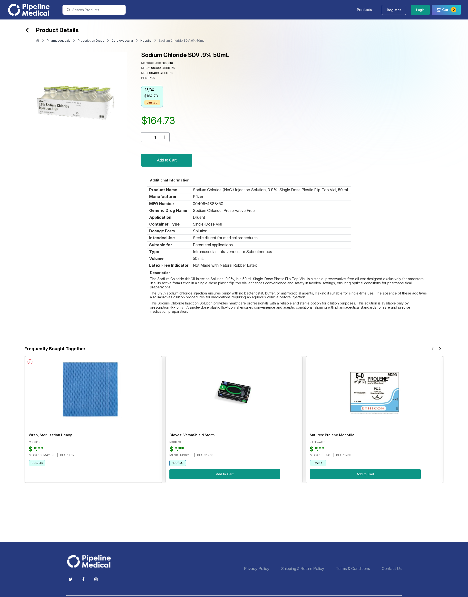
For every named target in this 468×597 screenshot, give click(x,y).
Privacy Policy (256, 568)
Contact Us (392, 568)
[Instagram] (96, 579)
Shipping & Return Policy (302, 568)
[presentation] (432, 348)
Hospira (146, 40)
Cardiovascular (122, 40)
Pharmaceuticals (58, 40)
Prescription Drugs (91, 40)
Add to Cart (166, 160)
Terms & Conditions (353, 568)
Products (364, 10)
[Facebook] (83, 579)
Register (394, 10)
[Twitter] (70, 579)
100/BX (177, 463)
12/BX (318, 463)
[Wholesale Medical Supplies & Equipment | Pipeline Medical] (90, 561)
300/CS (37, 463)
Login (420, 10)
